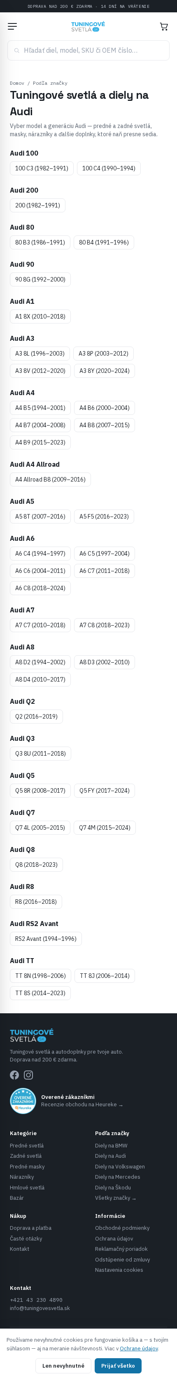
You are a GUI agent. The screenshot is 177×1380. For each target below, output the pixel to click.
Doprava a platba (30, 1227)
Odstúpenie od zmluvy (122, 1259)
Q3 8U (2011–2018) (40, 753)
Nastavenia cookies (119, 1269)
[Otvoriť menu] (12, 26)
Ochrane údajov (139, 1348)
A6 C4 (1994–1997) (40, 553)
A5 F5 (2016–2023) (104, 516)
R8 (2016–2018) (36, 901)
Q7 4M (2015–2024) (104, 827)
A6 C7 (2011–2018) (104, 571)
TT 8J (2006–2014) (105, 976)
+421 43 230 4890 (36, 1299)
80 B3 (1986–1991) (40, 242)
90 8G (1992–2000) (40, 279)
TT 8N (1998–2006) (40, 976)
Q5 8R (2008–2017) (40, 790)
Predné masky (27, 1166)
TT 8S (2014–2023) (40, 993)
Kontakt (19, 1248)
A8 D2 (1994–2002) (40, 662)
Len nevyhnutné (63, 1365)
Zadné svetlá (26, 1155)
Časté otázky (26, 1238)
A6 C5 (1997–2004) (104, 553)
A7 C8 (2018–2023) (104, 625)
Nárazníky (22, 1176)
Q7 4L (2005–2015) (40, 827)
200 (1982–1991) (37, 205)
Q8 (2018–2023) (36, 864)
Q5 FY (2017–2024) (104, 790)
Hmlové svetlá (27, 1187)
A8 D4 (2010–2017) (40, 679)
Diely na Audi (110, 1155)
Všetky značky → (116, 1197)
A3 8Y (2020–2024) (104, 371)
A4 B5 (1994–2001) (40, 408)
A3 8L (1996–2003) (40, 353)
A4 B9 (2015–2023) (40, 442)
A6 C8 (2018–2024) (40, 588)
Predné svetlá (27, 1145)
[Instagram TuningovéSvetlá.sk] (28, 1075)
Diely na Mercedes (117, 1176)
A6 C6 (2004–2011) (40, 571)
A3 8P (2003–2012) (103, 353)
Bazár (17, 1197)
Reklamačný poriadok (121, 1248)
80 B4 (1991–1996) (104, 242)
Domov (17, 83)
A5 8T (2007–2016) (40, 516)
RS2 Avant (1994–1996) (46, 938)
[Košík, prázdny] (164, 26)
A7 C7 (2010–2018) (40, 625)
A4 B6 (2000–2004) (104, 408)
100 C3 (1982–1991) (41, 168)
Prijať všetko (118, 1365)
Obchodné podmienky (122, 1227)
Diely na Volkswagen (120, 1166)
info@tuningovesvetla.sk (40, 1308)
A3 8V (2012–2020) (40, 371)
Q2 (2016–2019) (36, 716)
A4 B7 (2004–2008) (40, 425)
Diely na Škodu (113, 1187)
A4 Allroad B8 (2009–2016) (50, 479)
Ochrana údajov (114, 1238)
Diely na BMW (111, 1145)
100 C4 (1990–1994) (108, 168)
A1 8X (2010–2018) (40, 316)
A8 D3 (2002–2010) (104, 662)
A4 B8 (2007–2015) (104, 425)
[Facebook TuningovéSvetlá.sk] (14, 1075)
